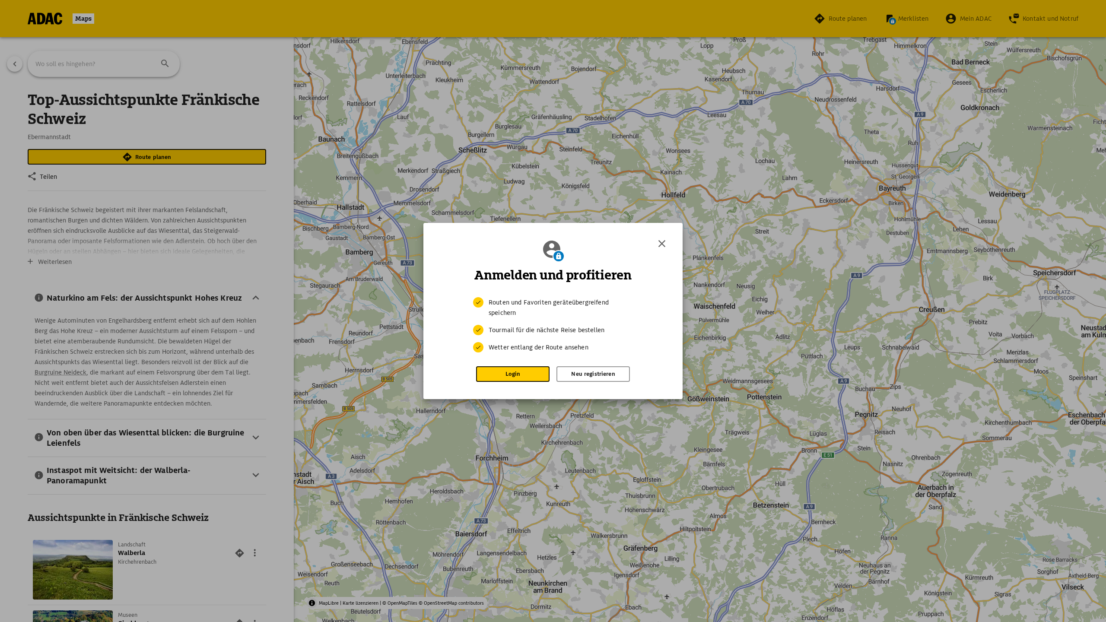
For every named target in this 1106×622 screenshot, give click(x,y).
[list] (553, 324)
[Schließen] (662, 243)
